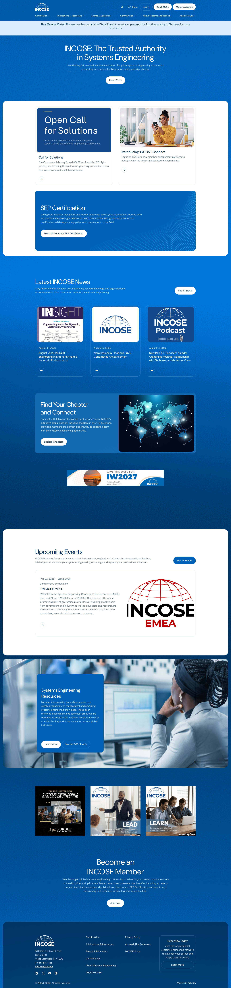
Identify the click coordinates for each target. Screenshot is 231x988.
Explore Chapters (53, 441)
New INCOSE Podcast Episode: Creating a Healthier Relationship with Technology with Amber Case (169, 356)
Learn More (115, 80)
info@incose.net (44, 966)
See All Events (184, 560)
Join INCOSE (163, 6)
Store (134, 6)
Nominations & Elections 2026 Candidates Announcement (112, 354)
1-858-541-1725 (43, 962)
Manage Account (184, 6)
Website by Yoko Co (186, 983)
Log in (146, 6)
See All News (185, 290)
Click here (173, 24)
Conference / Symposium (54, 583)
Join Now (115, 903)
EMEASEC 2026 (51, 589)
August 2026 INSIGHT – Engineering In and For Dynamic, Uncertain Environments (58, 356)
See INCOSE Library (76, 744)
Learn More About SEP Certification (63, 233)
